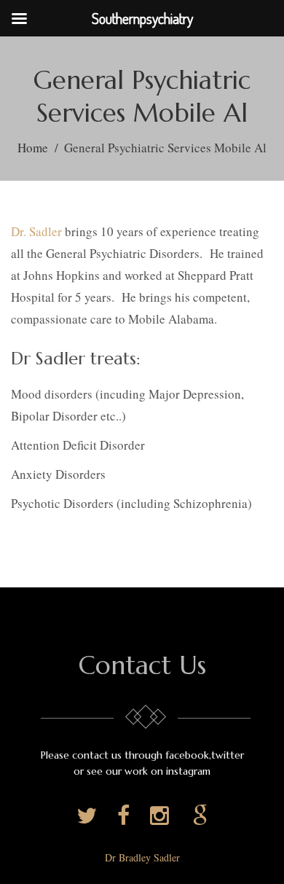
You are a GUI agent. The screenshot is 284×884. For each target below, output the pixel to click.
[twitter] (89, 816)
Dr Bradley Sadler (142, 857)
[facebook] (126, 816)
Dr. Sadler (36, 231)
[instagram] (164, 816)
